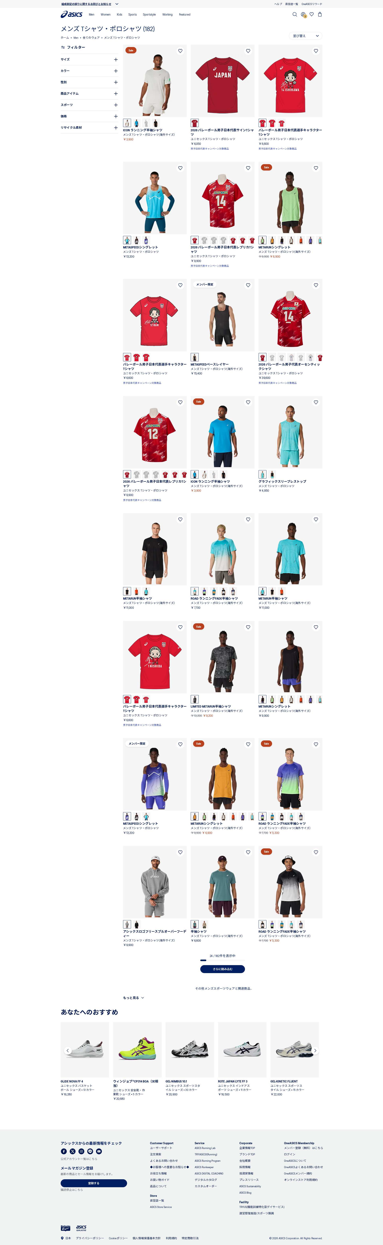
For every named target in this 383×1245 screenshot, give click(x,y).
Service (199, 1143)
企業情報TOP (247, 1148)
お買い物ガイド (160, 1179)
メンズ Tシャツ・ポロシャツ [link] (122, 37)
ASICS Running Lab (205, 1148)
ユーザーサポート (161, 1148)
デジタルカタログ (206, 1179)
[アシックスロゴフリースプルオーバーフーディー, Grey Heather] (127, 924)
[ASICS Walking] (81, 1228)
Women (106, 14)
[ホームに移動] (72, 14)
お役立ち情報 (158, 1173)
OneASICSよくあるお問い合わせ (303, 1167)
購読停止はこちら (72, 1189)
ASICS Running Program (207, 1160)
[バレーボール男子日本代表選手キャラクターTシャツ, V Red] (263, 123)
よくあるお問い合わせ (164, 1160)
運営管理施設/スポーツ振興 (256, 1213)
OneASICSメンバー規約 (298, 1173)
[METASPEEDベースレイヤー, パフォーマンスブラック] (195, 357)
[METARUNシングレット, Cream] (291, 240)
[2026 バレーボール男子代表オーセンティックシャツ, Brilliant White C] (310, 357)
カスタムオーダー (206, 1186)
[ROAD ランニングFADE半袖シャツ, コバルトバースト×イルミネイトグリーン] (204, 591)
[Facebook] (64, 1151)
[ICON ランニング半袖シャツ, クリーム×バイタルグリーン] (127, 123)
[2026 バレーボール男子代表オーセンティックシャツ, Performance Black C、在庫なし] (282, 357)
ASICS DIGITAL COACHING (209, 1173)
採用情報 (245, 1167)
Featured (184, 14)
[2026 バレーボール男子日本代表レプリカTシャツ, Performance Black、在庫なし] (204, 240)
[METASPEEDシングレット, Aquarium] (127, 240)
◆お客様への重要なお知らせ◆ (169, 1167)
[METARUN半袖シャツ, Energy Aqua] (146, 591)
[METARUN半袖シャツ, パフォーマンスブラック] (127, 591)
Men (91, 14)
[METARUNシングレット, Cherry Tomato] (301, 240)
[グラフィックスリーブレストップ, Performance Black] (272, 474)
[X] (72, 1151)
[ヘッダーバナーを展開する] (117, 4)
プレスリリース (249, 1179)
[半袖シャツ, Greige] (204, 924)
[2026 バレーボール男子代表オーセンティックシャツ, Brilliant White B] (291, 357)
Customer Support (162, 1143)
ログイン (289, 1154)
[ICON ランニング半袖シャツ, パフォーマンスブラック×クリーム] (156, 123)
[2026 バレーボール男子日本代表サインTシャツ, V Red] (195, 123)
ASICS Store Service (161, 1207)
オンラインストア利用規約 (301, 1179)
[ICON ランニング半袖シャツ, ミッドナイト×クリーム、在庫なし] (146, 123)
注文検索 (155, 1154)
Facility (244, 1202)
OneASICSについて (295, 1160)
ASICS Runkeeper (204, 1167)
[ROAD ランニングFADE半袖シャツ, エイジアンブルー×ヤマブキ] (214, 591)
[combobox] (305, 36)
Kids (119, 14)
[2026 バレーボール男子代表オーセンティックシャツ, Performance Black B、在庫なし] (272, 357)
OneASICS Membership (299, 1143)
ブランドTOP (247, 1154)
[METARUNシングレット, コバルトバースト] (310, 240)
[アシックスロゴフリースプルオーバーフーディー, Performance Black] (137, 924)
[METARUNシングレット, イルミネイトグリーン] (263, 240)
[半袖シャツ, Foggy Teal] (195, 924)
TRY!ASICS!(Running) (206, 1154)
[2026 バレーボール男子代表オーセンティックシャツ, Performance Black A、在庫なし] (301, 357)
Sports (132, 14)
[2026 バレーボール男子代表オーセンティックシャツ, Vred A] (263, 357)
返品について (158, 1186)
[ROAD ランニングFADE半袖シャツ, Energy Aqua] (195, 591)
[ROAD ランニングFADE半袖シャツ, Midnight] (233, 591)
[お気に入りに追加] (180, 51)
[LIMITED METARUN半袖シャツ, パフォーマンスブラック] (195, 699)
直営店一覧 (157, 1200)
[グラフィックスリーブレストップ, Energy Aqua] (263, 474)
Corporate (245, 1143)
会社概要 (245, 1160)
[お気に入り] (312, 14)
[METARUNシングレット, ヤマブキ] (272, 240)
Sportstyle (149, 14)
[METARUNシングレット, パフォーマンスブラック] (282, 240)
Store (153, 1195)
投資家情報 (246, 1173)
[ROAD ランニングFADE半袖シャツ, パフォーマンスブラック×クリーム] (223, 591)
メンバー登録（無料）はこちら (303, 1148)
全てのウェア (91, 37)
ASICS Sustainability (250, 1186)
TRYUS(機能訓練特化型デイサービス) (261, 1207)
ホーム (65, 37)
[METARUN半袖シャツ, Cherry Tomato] (137, 591)
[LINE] (90, 1151)
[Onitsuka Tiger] (66, 1228)
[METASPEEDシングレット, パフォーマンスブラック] (137, 240)
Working (167, 14)
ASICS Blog (245, 1192)
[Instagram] (81, 1151)
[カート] (320, 14)
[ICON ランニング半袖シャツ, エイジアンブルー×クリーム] (137, 123)
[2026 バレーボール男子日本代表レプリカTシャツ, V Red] (195, 240)
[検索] (295, 14)
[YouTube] (99, 1151)
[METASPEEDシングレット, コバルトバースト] (146, 240)
